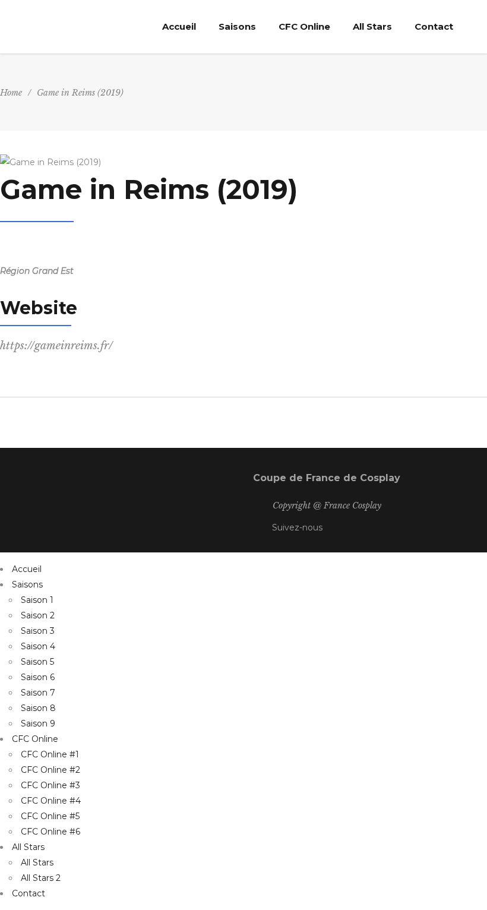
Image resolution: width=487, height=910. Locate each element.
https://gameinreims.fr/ (56, 345)
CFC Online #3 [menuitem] (50, 785)
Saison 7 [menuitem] (38, 692)
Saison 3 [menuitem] (38, 630)
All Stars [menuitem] (28, 847)
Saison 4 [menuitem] (38, 646)
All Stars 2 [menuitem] (41, 878)
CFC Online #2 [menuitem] (50, 769)
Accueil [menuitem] (27, 569)
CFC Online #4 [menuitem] (51, 800)
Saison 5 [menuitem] (37, 661)
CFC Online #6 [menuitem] (50, 831)
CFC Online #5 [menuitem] (50, 816)
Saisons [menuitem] (27, 584)
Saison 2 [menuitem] (38, 615)
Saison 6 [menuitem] (38, 677)
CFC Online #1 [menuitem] (50, 754)
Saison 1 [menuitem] (37, 600)
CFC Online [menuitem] (35, 739)
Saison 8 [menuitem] (38, 708)
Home (11, 92)
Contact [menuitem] (28, 893)
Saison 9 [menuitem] (38, 723)
